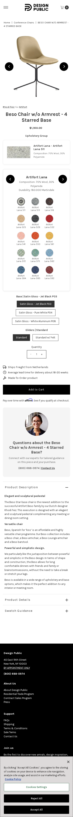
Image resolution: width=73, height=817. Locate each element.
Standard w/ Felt (45, 337)
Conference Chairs (24, 22)
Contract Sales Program (18, 698)
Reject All (36, 798)
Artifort (23, 106)
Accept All (36, 809)
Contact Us (10, 736)
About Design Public (16, 690)
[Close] (68, 761)
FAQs (7, 720)
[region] (36, 66)
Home (7, 22)
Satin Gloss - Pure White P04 (35, 312)
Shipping (9, 724)
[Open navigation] (6, 7)
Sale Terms (10, 732)
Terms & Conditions (15, 728)
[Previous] (9, 66)
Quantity (36, 346)
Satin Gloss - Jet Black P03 (35, 303)
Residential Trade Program (19, 693)
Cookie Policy (13, 779)
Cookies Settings (36, 787)
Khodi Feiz (9, 106)
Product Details (17, 600)
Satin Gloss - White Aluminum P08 (35, 321)
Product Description (21, 487)
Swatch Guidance (19, 611)
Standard (21, 337)
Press (7, 702)
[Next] (64, 66)
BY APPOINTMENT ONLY (17, 667)
